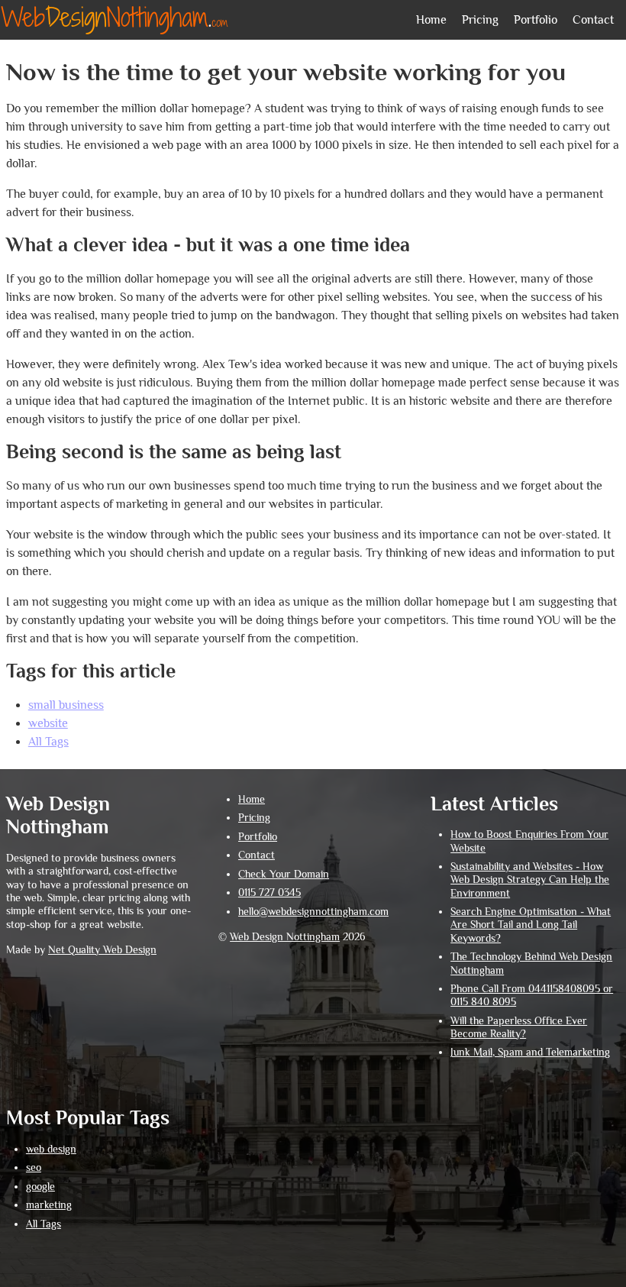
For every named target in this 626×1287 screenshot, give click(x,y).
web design (51, 1149)
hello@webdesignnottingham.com (313, 911)
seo (33, 1167)
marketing (49, 1205)
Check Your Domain (283, 874)
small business (66, 705)
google (40, 1186)
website (48, 723)
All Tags (48, 742)
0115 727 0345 (269, 892)
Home (431, 20)
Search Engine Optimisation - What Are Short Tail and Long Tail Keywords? (530, 925)
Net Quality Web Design (102, 950)
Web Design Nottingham (285, 937)
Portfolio (535, 20)
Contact (593, 20)
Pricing (480, 20)
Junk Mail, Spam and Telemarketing (530, 1052)
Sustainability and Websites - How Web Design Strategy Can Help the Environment (529, 880)
